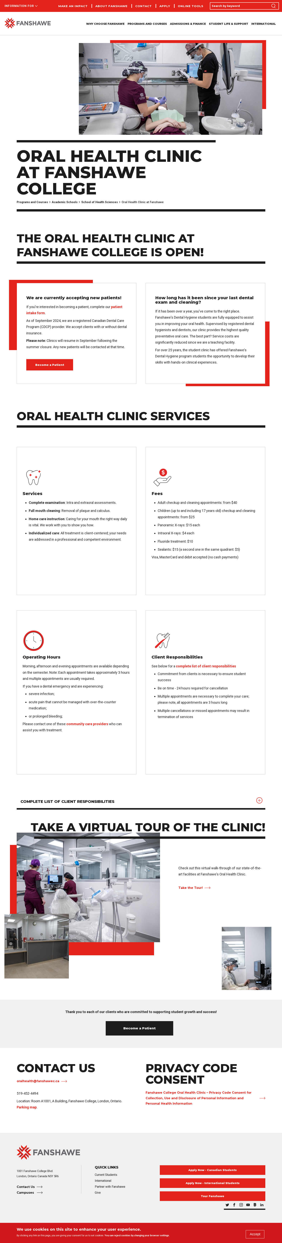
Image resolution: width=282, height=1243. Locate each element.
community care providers (87, 724)
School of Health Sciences (99, 202)
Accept (255, 1234)
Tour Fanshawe (212, 1196)
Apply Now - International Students (213, 1183)
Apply (164, 6)
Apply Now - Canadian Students (212, 1170)
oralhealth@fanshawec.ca (38, 1081)
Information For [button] (19, 6)
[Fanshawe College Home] (28, 23)
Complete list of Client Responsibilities (67, 801)
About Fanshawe (111, 6)
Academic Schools (65, 202)
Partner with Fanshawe (110, 1186)
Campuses (26, 1192)
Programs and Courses (32, 202)
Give (98, 1192)
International (263, 24)
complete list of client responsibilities (206, 666)
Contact (143, 6)
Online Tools (190, 6)
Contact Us (26, 1187)
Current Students (106, 1175)
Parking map (27, 1107)
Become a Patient (49, 365)
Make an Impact (73, 6)
